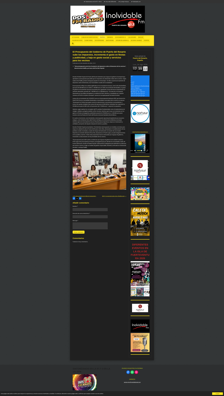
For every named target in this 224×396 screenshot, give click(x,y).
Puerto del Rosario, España (140, 58)
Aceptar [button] (217, 393)
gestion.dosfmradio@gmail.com (132, 382)
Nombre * (75, 206)
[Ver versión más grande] (140, 194)
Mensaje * (75, 220)
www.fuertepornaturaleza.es (140, 132)
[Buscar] (72, 43)
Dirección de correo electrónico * (81, 213)
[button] (148, 161)
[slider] (139, 150)
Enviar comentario (78, 232)
